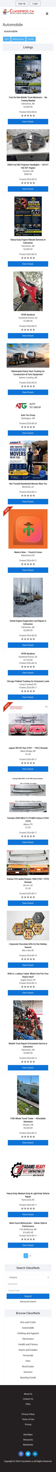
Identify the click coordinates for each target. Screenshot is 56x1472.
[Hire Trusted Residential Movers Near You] (28, 460)
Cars (7, 39)
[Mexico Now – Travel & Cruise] (28, 529)
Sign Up (22, 3)
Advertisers (28, 1444)
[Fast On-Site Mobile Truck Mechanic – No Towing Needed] (28, 74)
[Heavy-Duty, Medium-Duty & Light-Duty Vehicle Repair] (28, 1170)
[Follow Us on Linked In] (35, 1454)
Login (35, 3)
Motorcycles (18, 39)
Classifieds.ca (27, 1461)
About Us (28, 1393)
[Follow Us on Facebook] (21, 1454)
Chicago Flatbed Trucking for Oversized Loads (28, 681)
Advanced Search (28, 1301)
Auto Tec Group (28, 415)
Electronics (28, 1338)
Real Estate (28, 1366)
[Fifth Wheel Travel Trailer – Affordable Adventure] (28, 1095)
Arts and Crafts (28, 1322)
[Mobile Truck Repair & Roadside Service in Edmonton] (28, 1020)
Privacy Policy (28, 1414)
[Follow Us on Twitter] (28, 1454)
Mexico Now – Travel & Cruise (28, 552)
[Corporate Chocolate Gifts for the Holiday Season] (28, 925)
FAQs (28, 1404)
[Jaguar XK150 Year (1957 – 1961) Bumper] (28, 724)
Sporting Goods (28, 1377)
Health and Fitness (28, 1344)
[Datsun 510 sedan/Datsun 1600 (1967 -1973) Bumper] (28, 862)
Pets (28, 1360)
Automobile (10, 31)
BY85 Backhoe (28, 314)
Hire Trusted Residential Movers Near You (28, 483)
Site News (28, 1434)
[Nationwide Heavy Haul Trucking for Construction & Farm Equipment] (28, 355)
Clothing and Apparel (28, 1333)
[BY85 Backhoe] (28, 291)
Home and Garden (28, 1349)
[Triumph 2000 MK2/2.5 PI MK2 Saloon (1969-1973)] (28, 795)
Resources (28, 1439)
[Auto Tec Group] (28, 405)
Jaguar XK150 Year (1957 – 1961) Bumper (28, 747)
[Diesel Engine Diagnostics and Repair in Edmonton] (28, 597)
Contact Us (28, 1398)
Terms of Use (28, 1419)
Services (28, 1371)
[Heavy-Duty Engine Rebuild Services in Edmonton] (28, 216)
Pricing (28, 1424)
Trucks (31, 39)
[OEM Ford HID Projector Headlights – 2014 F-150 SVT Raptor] (28, 145)
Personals (28, 1355)
